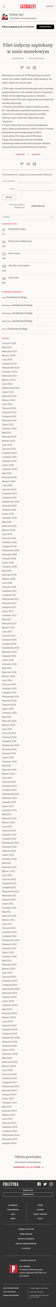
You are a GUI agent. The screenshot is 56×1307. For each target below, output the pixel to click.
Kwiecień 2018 (9, 574)
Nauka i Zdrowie (40, 1214)
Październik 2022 (10, 388)
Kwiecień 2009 (9, 1013)
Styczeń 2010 (9, 976)
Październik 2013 (10, 794)
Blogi (40, 1219)
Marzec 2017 (8, 627)
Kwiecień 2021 (9, 436)
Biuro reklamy (26, 1234)
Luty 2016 (7, 680)
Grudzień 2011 (9, 883)
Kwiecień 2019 (9, 526)
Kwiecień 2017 (9, 623)
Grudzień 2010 (9, 932)
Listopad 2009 (9, 984)
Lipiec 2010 (8, 952)
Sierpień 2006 (9, 1143)
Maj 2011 (6, 911)
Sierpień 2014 (9, 753)
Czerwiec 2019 (9, 518)
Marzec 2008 (9, 1066)
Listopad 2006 (9, 1131)
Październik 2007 (11, 1086)
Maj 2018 (6, 570)
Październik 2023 (10, 367)
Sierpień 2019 (9, 509)
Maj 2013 (6, 814)
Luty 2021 (7, 444)
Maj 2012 (6, 863)
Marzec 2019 (8, 530)
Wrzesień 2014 (9, 749)
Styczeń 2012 (9, 879)
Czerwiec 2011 (9, 907)
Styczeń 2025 (9, 343)
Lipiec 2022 (8, 392)
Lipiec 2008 (8, 1049)
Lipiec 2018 (8, 562)
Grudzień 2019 (9, 493)
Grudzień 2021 (9, 412)
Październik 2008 (11, 1037)
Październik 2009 (11, 989)
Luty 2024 (7, 359)
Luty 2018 (7, 582)
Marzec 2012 (8, 871)
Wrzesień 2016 (9, 652)
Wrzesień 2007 (9, 1090)
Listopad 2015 (9, 692)
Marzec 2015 (8, 725)
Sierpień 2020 (9, 461)
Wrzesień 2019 (9, 505)
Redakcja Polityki (26, 1229)
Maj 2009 (7, 1009)
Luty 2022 (7, 404)
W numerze (13, 1205)
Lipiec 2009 (8, 1001)
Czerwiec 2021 (9, 428)
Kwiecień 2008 (9, 1062)
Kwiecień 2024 (9, 351)
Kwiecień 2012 (9, 867)
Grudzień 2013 (9, 786)
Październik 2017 (10, 599)
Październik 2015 (10, 696)
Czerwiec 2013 (9, 810)
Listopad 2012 (9, 838)
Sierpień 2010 (9, 948)
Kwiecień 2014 (9, 769)
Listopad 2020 (9, 457)
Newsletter (28, 1190)
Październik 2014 (10, 745)
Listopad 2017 (9, 595)
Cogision (38, 1288)
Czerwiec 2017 (9, 615)
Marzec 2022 (8, 400)
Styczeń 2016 (9, 684)
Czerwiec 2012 (9, 859)
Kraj (13, 1214)
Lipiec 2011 (7, 903)
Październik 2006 (11, 1135)
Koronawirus (13, 1210)
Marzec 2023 (8, 379)
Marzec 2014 (8, 773)
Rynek (40, 1205)
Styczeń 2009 (9, 1025)
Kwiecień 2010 (9, 964)
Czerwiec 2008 (9, 1054)
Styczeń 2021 (9, 448)
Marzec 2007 (8, 1114)
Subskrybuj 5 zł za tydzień (26, 1167)
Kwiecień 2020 (9, 477)
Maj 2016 (6, 668)
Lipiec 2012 (8, 855)
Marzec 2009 (9, 1017)
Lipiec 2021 (8, 424)
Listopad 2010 (9, 936)
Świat (13, 1219)
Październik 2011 (10, 891)
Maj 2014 (6, 765)
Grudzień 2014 (9, 737)
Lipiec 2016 (8, 660)
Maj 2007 (7, 1106)
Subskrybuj (45, 27)
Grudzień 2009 (9, 980)
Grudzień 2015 (9, 688)
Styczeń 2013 (9, 830)
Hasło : (13, 189)
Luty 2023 (7, 384)
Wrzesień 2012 (9, 846)
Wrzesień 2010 (9, 944)
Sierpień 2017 (9, 607)
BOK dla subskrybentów (26, 1244)
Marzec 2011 (8, 920)
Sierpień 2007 (9, 1094)
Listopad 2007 (9, 1082)
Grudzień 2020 (9, 453)
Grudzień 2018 (9, 542)
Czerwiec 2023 (9, 371)
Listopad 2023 (9, 363)
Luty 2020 (7, 485)
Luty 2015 (7, 729)
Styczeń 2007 (9, 1123)
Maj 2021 (6, 432)
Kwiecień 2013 (9, 818)
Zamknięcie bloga (17, 297)
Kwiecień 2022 (9, 396)
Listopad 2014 (9, 741)
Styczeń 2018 (9, 587)
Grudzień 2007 (9, 1078)
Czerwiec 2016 (9, 664)
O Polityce (26, 1248)
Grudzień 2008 (9, 1029)
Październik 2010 (10, 940)
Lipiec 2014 (8, 757)
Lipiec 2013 (8, 806)
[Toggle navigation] (4, 6)
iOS (20, 1266)
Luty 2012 (7, 875)
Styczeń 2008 (9, 1074)
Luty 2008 (7, 1070)
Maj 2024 (7, 347)
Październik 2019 (10, 501)
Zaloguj (49, 6)
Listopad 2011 (9, 887)
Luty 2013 (7, 826)
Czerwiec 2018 (9, 566)
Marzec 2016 (8, 676)
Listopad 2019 (9, 497)
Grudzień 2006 (9, 1127)
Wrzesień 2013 (9, 798)
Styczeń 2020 (9, 489)
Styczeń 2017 (9, 635)
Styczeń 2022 (9, 408)
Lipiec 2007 (8, 1098)
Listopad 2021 (9, 416)
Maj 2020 (7, 473)
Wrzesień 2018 (9, 554)
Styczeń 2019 (9, 538)
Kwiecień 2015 (9, 721)
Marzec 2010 (8, 968)
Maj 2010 (6, 960)
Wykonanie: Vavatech (36, 1292)
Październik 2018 (10, 550)
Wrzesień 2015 (9, 700)
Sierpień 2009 (9, 997)
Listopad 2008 (9, 1033)
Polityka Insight (9, 1292)
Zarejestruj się (38, 206)
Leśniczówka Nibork (11, 1295)
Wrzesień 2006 (9, 1139)
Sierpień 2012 (9, 850)
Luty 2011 (7, 924)
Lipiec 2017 (8, 611)
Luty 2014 (7, 777)
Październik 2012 (10, 842)
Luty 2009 (7, 1021)
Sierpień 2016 (9, 656)
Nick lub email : (9, 181)
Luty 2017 (7, 631)
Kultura (40, 1210)
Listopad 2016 (9, 643)
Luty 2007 (7, 1119)
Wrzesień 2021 (9, 420)
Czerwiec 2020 (9, 469)
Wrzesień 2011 (9, 895)
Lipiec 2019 (8, 513)
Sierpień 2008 (9, 1045)
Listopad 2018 (9, 546)
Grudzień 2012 (9, 834)
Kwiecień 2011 (9, 915)
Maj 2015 (6, 716)
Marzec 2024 (8, 355)
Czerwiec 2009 (9, 1005)
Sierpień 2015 (9, 704)
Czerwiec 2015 (9, 712)
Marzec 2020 (8, 481)
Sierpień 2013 (9, 802)
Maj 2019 (6, 522)
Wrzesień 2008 (9, 1041)
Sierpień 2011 (9, 899)
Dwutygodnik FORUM (11, 1288)
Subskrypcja (28, 1194)
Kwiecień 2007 (9, 1110)
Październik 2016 (10, 647)
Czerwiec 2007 (9, 1102)
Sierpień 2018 (9, 558)
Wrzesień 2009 (9, 993)
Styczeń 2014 (9, 781)
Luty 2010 (7, 972)
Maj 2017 (6, 619)
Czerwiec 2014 (9, 761)
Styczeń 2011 (8, 928)
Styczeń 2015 (9, 733)
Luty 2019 (7, 534)
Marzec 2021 (8, 440)
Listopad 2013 (9, 790)
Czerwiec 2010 (9, 956)
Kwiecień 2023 (9, 375)
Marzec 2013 (8, 822)
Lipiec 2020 (8, 465)
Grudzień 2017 (9, 591)
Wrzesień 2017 (9, 603)
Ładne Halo (44, 1288)
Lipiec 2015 (8, 708)
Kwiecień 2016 (9, 672)
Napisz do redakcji (26, 1239)
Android (26, 1266)
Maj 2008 (7, 1058)
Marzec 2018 (8, 578)
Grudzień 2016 (9, 639)
